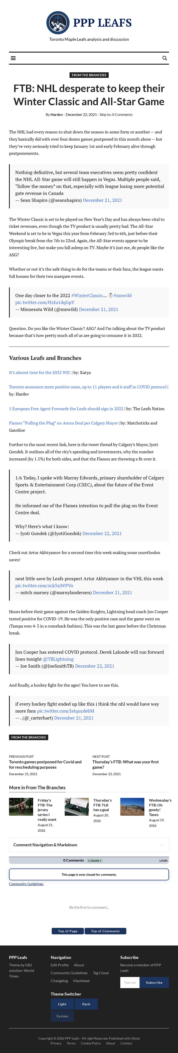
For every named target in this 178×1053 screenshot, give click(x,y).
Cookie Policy (91, 1043)
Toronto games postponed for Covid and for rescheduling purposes (45, 764)
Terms (71, 1043)
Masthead (81, 980)
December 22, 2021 (102, 533)
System (62, 1016)
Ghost (135, 1038)
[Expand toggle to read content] (162, 845)
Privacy (56, 1043)
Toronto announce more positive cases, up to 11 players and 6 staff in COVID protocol (87, 387)
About (79, 965)
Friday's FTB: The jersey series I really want (47, 809)
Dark (86, 1004)
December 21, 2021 (102, 200)
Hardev (54, 114)
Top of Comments (105, 931)
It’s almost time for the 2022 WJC (40, 372)
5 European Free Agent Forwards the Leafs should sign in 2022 (66, 408)
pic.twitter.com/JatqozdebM (65, 711)
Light (62, 1004)
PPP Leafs (102, 22)
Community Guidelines (69, 973)
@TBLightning (58, 659)
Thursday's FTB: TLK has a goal (102, 805)
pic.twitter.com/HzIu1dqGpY (44, 302)
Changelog (59, 980)
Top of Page (67, 931)
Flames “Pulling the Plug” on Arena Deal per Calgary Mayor (63, 423)
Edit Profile (60, 965)
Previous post (21, 756)
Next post (101, 756)
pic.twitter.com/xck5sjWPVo (44, 585)
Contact (126, 1043)
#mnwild (123, 295)
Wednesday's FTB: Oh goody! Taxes (160, 807)
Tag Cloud (101, 973)
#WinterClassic (87, 295)
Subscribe (154, 982)
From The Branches (89, 75)
